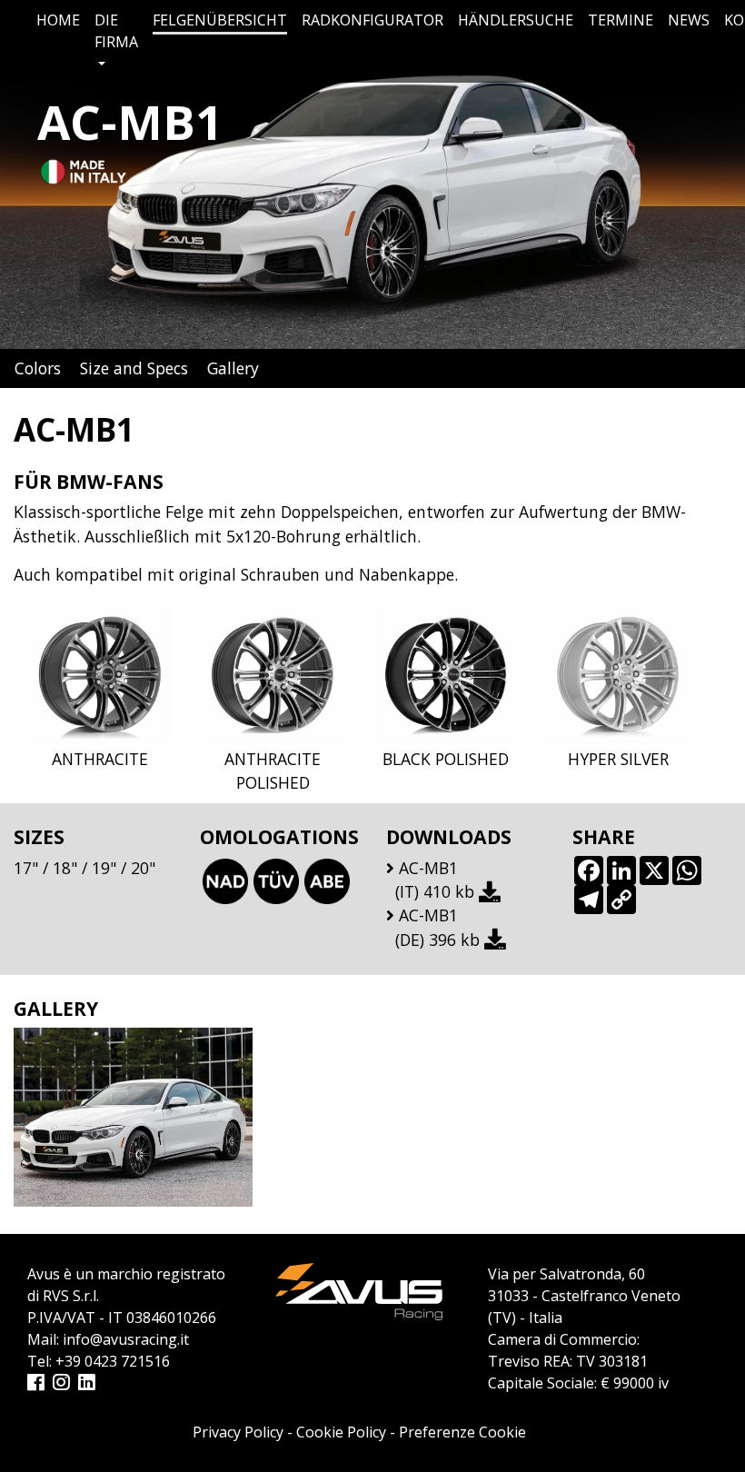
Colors (38, 368)
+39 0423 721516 (112, 1361)
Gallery (233, 368)
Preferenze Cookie (462, 1432)
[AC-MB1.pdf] (492, 891)
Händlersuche (515, 20)
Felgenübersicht (220, 20)
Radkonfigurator (372, 20)
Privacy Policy (238, 1432)
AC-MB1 (428, 868)
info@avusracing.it (126, 1339)
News (689, 20)
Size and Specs (134, 368)
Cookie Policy (341, 1432)
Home (58, 20)
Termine (620, 20)
